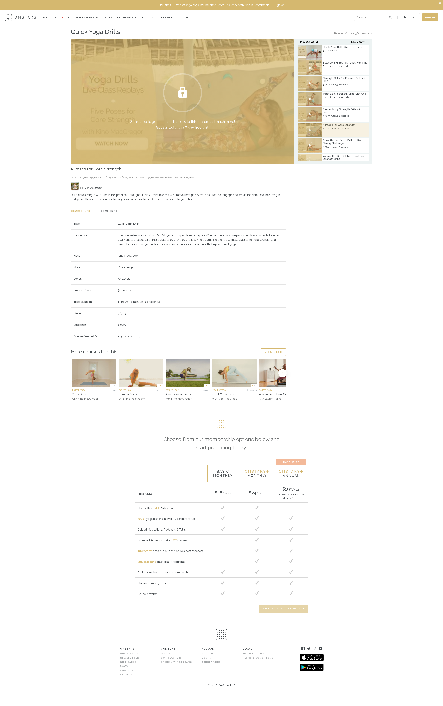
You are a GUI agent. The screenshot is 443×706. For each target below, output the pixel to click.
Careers (126, 674)
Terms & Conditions (257, 658)
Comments (109, 211)
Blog (184, 17)
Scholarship (211, 662)
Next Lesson (358, 41)
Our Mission (129, 654)
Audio (146, 17)
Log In (413, 17)
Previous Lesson (309, 41)
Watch (48, 17)
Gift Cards (128, 662)
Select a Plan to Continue (284, 608)
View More (273, 352)
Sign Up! (280, 5)
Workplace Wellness (94, 17)
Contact (126, 670)
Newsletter (129, 658)
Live (68, 17)
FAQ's (124, 666)
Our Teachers (171, 658)
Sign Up (430, 17)
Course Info (81, 211)
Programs (125, 17)
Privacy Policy (253, 654)
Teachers (167, 17)
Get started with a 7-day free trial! (182, 127)
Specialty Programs (176, 662)
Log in (206, 658)
